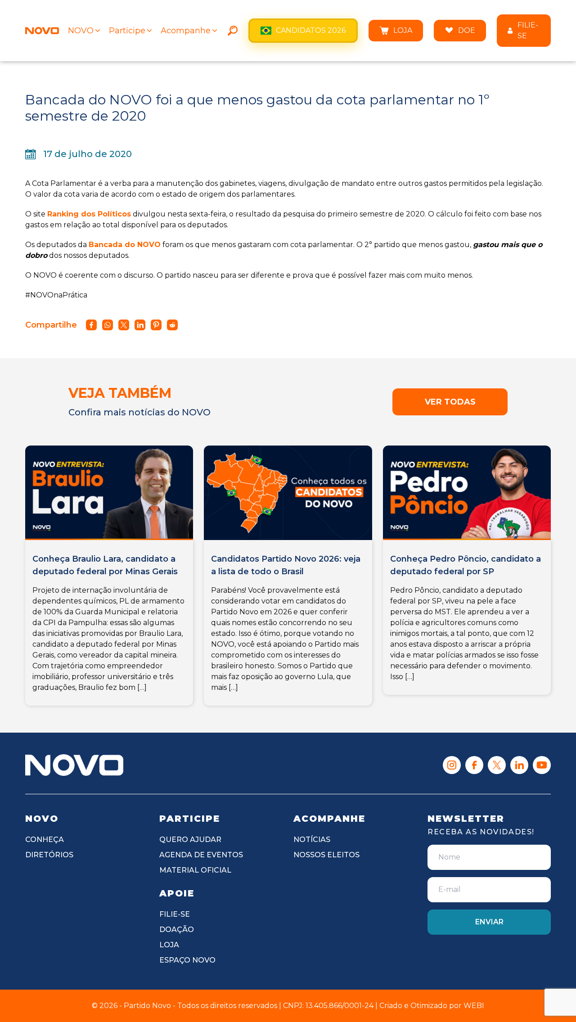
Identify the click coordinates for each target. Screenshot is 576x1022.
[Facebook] (474, 765)
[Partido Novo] (74, 765)
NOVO (81, 31)
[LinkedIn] (519, 765)
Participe (127, 31)
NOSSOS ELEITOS (326, 855)
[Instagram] (452, 765)
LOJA (402, 30)
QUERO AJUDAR (190, 839)
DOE (466, 30)
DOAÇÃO (176, 929)
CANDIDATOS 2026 (311, 30)
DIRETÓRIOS (49, 855)
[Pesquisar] (233, 31)
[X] (497, 765)
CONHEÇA (44, 839)
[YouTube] (542, 765)
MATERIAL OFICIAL (195, 870)
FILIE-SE (528, 30)
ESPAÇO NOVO (187, 960)
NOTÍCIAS (311, 839)
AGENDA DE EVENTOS (201, 855)
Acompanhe (186, 31)
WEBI (474, 1005)
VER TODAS (450, 402)
